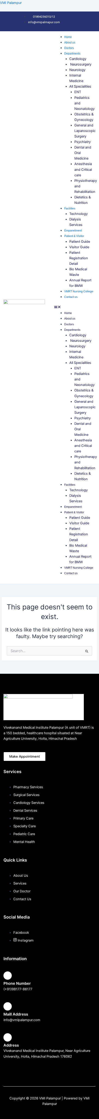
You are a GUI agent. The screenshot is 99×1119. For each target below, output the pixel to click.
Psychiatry (83, 142)
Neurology (77, 70)
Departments (72, 53)
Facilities (69, 208)
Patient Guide (79, 242)
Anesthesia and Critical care (83, 169)
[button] (75, 307)
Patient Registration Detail (78, 258)
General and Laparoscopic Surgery (85, 130)
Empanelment (73, 230)
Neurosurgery (80, 64)
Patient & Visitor (74, 236)
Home (68, 37)
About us (69, 42)
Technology (78, 214)
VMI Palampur (11, 3)
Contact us (71, 297)
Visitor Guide (79, 247)
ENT (77, 92)
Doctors (69, 48)
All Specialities (80, 86)
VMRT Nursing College (78, 291)
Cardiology (77, 59)
